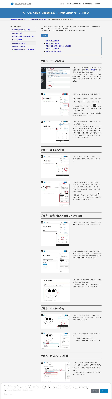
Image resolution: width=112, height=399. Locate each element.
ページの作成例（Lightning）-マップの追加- (23, 49)
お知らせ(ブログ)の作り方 (18, 46)
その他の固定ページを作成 (18, 43)
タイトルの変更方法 (17, 33)
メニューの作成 (90, 70)
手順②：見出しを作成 (52, 43)
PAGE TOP (108, 385)
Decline (95, 391)
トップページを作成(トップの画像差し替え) (23, 36)
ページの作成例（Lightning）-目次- (21, 30)
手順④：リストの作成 (52, 48)
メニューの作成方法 (17, 39)
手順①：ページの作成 (52, 41)
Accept (104, 391)
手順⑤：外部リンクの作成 (53, 51)
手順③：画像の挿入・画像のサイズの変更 (58, 46)
